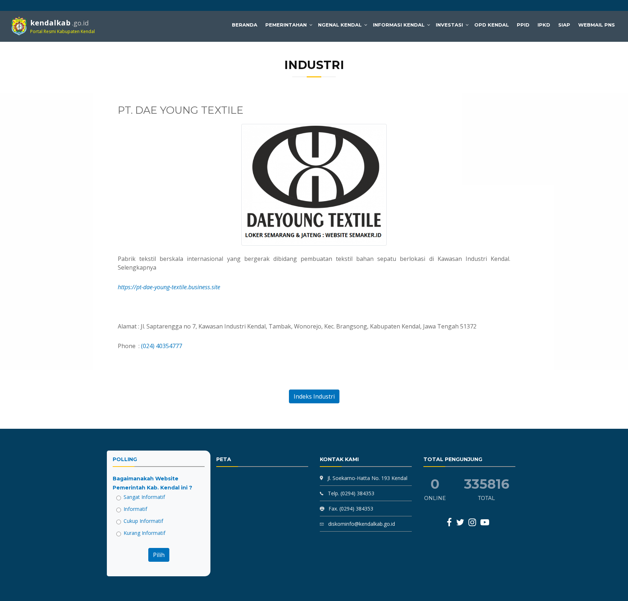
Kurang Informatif (144, 532)
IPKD (544, 25)
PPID (523, 25)
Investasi (449, 25)
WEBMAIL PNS (596, 25)
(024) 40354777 (161, 346)
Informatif (135, 508)
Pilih (159, 555)
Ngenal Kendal (340, 25)
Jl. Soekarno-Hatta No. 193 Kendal (367, 478)
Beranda (244, 25)
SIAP (564, 25)
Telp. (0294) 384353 (350, 493)
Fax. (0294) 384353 (350, 508)
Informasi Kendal (398, 25)
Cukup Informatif (143, 520)
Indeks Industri (314, 396)
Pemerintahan (286, 25)
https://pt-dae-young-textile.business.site (169, 287)
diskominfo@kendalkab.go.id (361, 523)
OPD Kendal (491, 25)
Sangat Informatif (144, 496)
